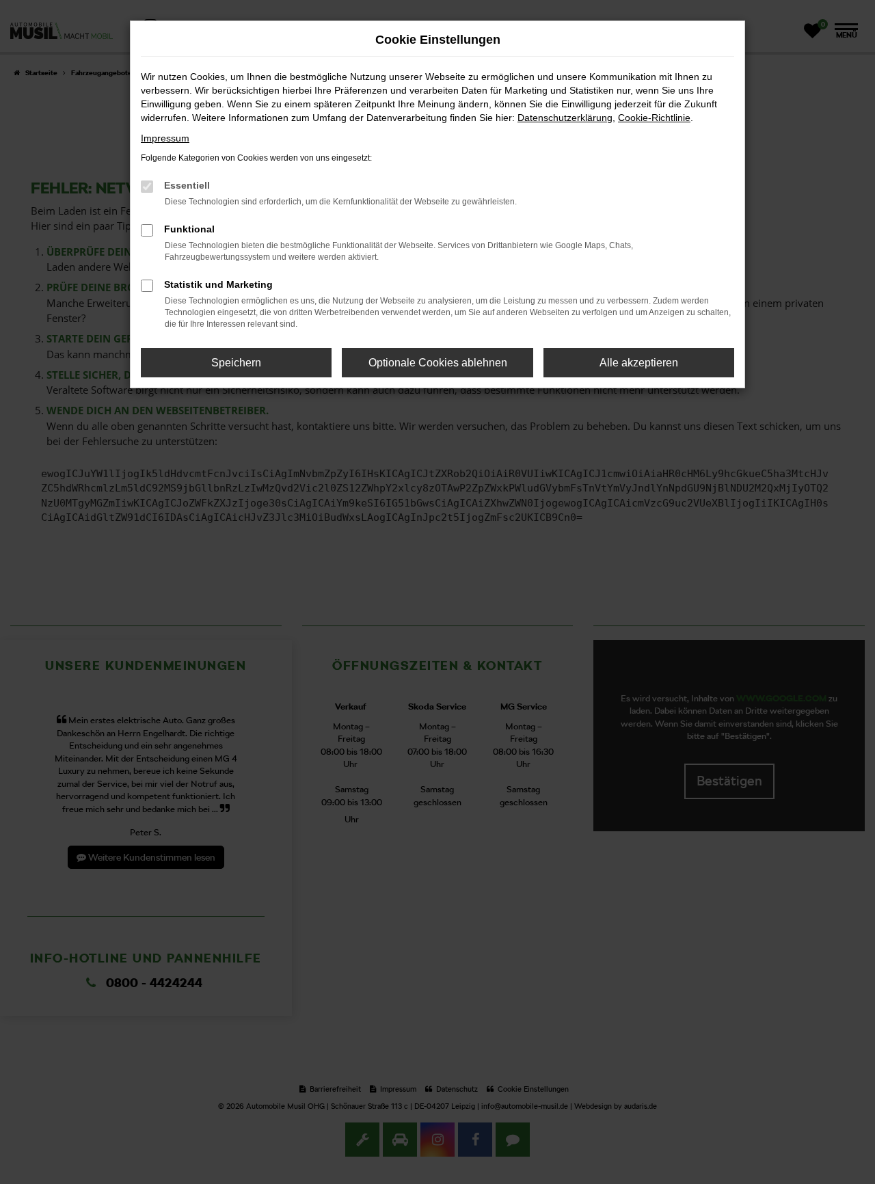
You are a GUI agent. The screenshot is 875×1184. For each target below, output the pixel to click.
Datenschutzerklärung (564, 117)
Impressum (165, 138)
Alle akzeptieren (639, 362)
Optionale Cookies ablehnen (437, 362)
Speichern (236, 362)
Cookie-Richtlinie (654, 117)
